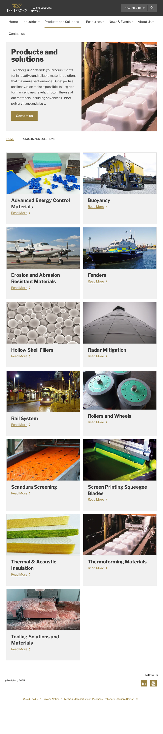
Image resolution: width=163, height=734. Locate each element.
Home (10, 138)
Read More (19, 213)
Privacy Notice (51, 699)
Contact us (24, 116)
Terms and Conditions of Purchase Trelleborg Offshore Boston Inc (101, 699)
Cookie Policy (30, 699)
